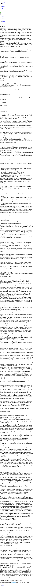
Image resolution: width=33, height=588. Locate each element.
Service (3, 16)
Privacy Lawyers (13, 582)
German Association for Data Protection (27, 581)
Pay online (3, 6)
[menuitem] (2, 7)
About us (3, 1)
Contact (3, 585)
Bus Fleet (3, 2)
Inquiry (3, 3)
